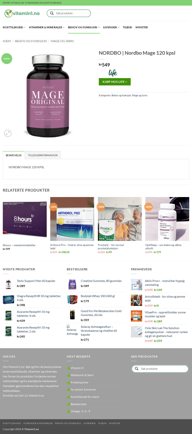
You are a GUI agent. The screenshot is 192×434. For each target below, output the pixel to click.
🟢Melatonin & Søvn (80, 375)
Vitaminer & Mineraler (45, 27)
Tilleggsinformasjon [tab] (43, 155)
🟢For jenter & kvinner (81, 389)
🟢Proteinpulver (77, 382)
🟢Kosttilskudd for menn (83, 396)
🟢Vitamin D (75, 368)
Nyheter (142, 27)
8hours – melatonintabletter (19, 245)
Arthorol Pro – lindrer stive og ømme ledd (71, 246)
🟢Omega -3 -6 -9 (78, 411)
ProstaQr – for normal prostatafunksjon (111, 246)
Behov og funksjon (82, 27)
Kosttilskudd (13, 27)
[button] (7, 133)
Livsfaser (110, 27)
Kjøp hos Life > (115, 81)
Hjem (7, 41)
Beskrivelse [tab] (14, 155)
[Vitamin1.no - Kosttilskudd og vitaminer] (21, 13)
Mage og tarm (62, 41)
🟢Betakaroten (77, 404)
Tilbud (127, 27)
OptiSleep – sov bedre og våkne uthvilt (163, 246)
